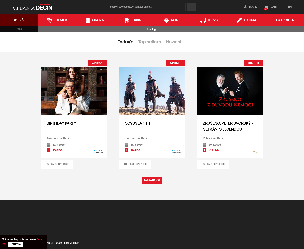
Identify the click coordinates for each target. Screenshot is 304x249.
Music (213, 20)
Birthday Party (61, 123)
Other (289, 20)
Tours (136, 20)
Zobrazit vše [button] (152, 180)
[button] (57, 164)
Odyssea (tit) (137, 123)
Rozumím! (15, 244)
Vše (22, 20)
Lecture (250, 20)
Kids (174, 20)
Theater (60, 20)
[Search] (191, 7)
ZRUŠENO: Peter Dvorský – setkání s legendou (228, 126)
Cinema (98, 20)
